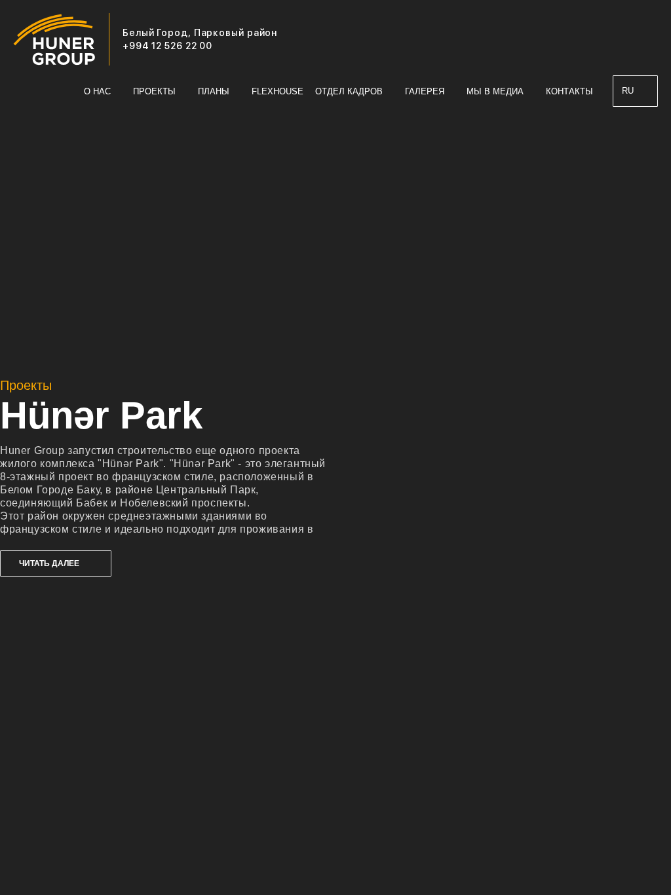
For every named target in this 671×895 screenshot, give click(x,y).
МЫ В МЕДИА (495, 91)
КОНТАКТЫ (569, 91)
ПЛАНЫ (213, 91)
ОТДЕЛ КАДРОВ (349, 91)
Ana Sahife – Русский (64, 92)
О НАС (97, 91)
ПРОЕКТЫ (154, 91)
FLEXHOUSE (277, 91)
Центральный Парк (206, 489)
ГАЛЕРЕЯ (424, 91)
